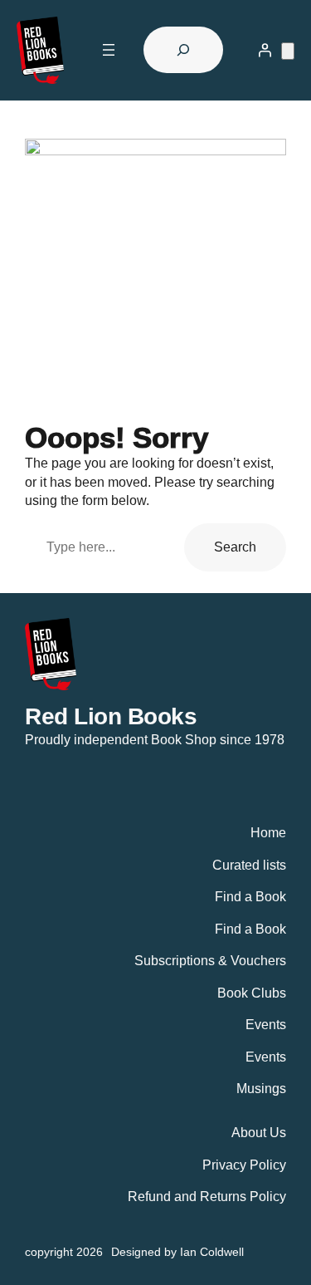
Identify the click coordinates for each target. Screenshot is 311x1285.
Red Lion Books (111, 716)
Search (235, 546)
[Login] (264, 49)
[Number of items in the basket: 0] (287, 51)
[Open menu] (109, 50)
